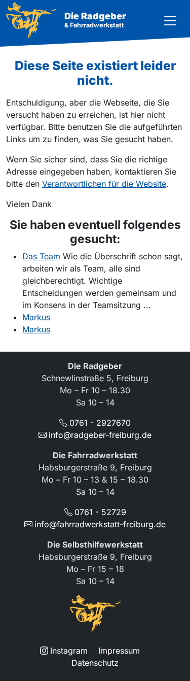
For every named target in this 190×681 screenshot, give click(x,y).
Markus (36, 317)
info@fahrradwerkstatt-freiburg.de (100, 524)
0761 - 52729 (100, 512)
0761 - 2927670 (100, 423)
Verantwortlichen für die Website (104, 184)
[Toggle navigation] (170, 20)
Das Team (41, 256)
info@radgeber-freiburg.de (100, 435)
